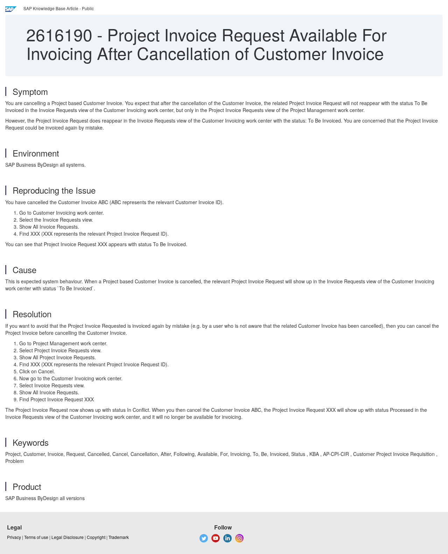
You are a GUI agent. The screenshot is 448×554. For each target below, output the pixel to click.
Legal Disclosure (67, 537)
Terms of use (36, 537)
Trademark (118, 537)
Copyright (96, 537)
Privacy (14, 537)
